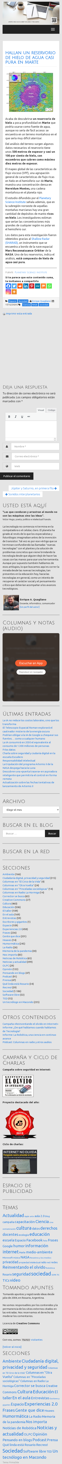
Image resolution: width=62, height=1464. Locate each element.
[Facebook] (8, 286)
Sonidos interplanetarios (24, 494)
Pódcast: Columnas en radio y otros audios (27, 1042)
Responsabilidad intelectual (19, 760)
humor (19, 1246)
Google (8, 1246)
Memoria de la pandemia (17, 950)
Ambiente (9, 874)
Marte (22, 1252)
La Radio (8, 947)
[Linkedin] (25, 286)
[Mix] (43, 286)
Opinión (7, 969)
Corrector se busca (14, 896)
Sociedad (8, 991)
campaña (8, 1222)
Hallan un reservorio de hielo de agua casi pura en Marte (30, 57)
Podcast (7, 976)
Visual (41, 410)
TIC (58, 1275)
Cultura (7, 903)
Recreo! (7, 987)
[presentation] (9, 416)
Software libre (11, 994)
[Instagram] (8, 291)
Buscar (52, 833)
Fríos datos (9, 749)
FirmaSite (14, 1462)
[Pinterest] (31, 286)
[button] (9, 416)
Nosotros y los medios (40, 1258)
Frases (6, 932)
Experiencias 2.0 (12, 929)
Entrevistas (9, 918)
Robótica (50, 1268)
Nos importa (10, 954)
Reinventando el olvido (24, 1267)
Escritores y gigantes (15, 921)
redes (54, 1262)
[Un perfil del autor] (29, 607)
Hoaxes (7, 940)
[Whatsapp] (49, 286)
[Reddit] (20, 286)
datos (36, 1228)
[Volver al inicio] (12, 1346)
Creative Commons (14, 899)
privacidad (10, 1262)
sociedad (41, 1274)
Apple (26, 1216)
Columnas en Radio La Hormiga (21, 892)
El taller (7, 910)
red (48, 1262)
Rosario (7, 1274)
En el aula (8, 914)
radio (43, 1262)
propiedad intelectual (29, 1262)
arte (32, 1216)
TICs (6, 1280)
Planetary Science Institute (31, 272)
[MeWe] (37, 286)
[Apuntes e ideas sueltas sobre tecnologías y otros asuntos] (31, 13)
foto (45, 1241)
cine (51, 1222)
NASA (24, 1257)
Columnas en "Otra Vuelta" (18, 885)
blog (47, 1216)
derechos (48, 1228)
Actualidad (13, 1215)
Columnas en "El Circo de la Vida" (22, 881)
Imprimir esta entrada (19, 313)
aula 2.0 (39, 1216)
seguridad (21, 1274)
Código (51, 410)
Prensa (7, 980)
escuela (8, 1240)
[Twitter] (14, 286)
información (36, 1245)
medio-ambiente (39, 1252)
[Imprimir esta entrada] (4, 313)
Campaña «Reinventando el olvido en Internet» (30, 1023)
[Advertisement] (31, 349)
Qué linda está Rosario (16, 983)
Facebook (34, 1240)
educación (39, 1234)
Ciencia (42, 1221)
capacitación (25, 1222)
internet (11, 1251)
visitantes (37, 1339)
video (15, 1280)
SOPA (53, 1275)
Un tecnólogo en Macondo (18, 1002)
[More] (14, 291)
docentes (10, 1234)
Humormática (11, 943)
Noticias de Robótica (15, 958)
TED (5, 998)
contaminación (9, 1229)
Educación (8, 907)
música (16, 1258)
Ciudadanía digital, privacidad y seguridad (26, 878)
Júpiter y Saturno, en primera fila (32, 488)
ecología (24, 1234)
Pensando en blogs (14, 972)
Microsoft (8, 1257)
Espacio (7, 925)
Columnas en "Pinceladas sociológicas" (25, 888)
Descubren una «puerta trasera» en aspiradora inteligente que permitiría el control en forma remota (30, 775)
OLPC (6, 965)
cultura (24, 1228)
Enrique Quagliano (41, 301)
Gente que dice (11, 936)
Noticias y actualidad (14, 961)
